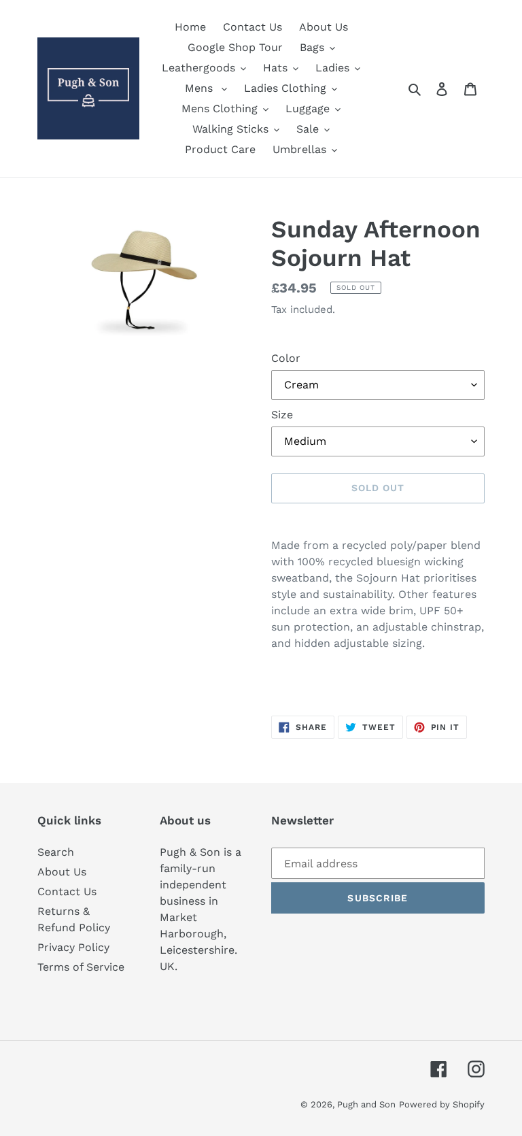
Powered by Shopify (442, 1104)
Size (282, 414)
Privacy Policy (73, 947)
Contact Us (67, 891)
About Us (61, 871)
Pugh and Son (366, 1104)
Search (55, 852)
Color (285, 358)
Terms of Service (80, 966)
